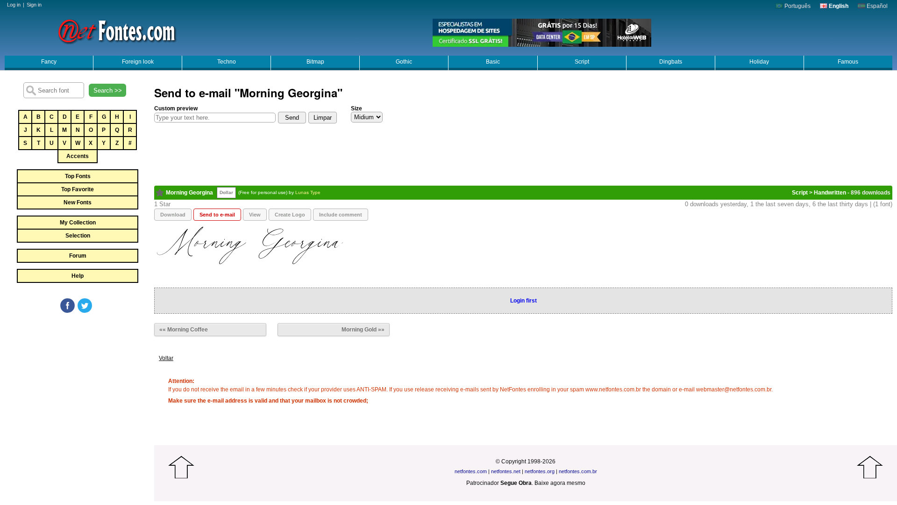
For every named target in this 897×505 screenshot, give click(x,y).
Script (582, 61)
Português (797, 6)
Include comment (340, 214)
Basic (493, 61)
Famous (848, 61)
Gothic (404, 61)
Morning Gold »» (363, 329)
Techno (226, 61)
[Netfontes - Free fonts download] (117, 30)
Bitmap (315, 61)
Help (77, 276)
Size (356, 108)
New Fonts (78, 202)
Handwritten (830, 192)
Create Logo (290, 214)
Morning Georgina (189, 192)
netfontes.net (505, 471)
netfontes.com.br (578, 471)
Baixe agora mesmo (559, 483)
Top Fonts (78, 176)
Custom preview (176, 108)
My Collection (78, 222)
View (255, 214)
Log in (14, 4)
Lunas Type (307, 192)
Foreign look (138, 61)
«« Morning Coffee (183, 329)
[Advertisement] (77, 384)
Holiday (759, 61)
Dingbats (670, 61)
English (837, 6)
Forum (77, 255)
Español (876, 6)
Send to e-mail (217, 214)
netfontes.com (471, 471)
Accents (77, 156)
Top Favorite (77, 189)
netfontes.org (540, 471)
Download (172, 214)
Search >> (107, 90)
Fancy (49, 61)
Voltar (166, 358)
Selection (77, 235)
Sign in (34, 4)
